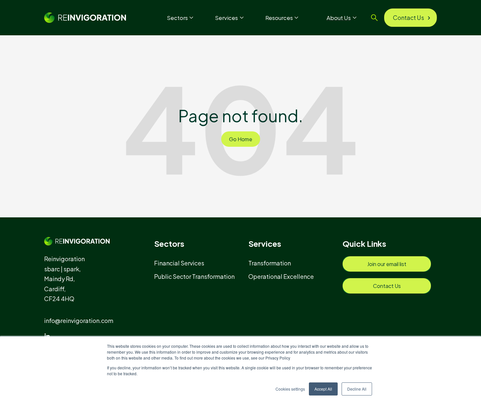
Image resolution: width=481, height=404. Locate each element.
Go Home (240, 139)
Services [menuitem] (264, 243)
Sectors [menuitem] (169, 243)
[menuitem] (182, 263)
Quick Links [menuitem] (364, 243)
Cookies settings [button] (290, 389)
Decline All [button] (356, 389)
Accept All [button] (323, 389)
